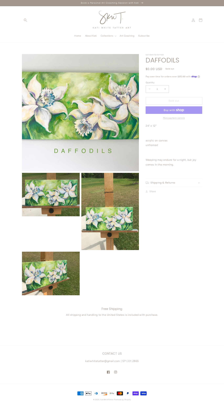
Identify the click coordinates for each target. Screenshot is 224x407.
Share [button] (152, 191)
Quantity (150, 82)
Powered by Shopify (122, 399)
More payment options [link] (174, 118)
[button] (25, 20)
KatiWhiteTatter (107, 399)
